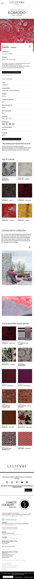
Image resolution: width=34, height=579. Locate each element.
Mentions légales (6, 564)
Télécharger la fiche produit (11, 139)
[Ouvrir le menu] (4, 3)
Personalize (18, 577)
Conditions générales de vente (10, 566)
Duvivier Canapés (18, 516)
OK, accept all (8, 577)
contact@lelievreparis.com (9, 525)
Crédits (4, 569)
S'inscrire (28, 490)
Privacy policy (28, 577)
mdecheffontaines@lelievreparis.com (12, 534)
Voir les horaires (6, 549)
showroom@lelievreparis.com (10, 529)
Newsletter (5, 570)
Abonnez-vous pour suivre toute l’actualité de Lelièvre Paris (17, 486)
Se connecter (5, 68)
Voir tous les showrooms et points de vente (13, 560)
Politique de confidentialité (9, 567)
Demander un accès (15, 68)
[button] (9, 171)
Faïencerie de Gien (7, 516)
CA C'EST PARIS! (7, 54)
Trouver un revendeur (7, 75)
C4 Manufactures (23, 513)
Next (29, 247)
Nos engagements (7, 563)
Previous (4, 247)
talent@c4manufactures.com (10, 538)
